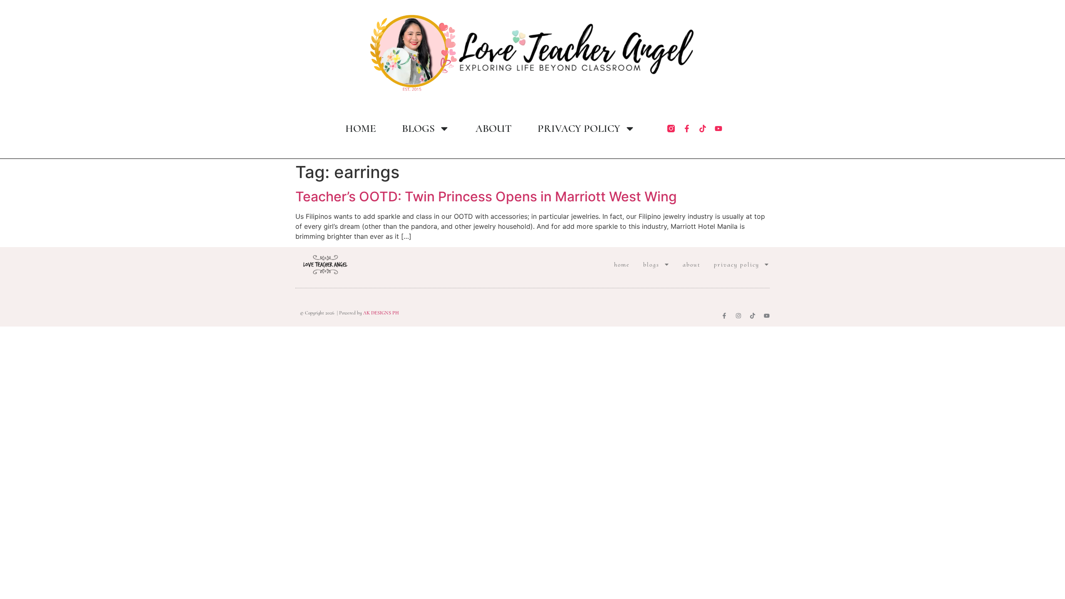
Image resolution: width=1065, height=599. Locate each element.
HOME (360, 128)
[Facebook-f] (687, 128)
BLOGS (418, 128)
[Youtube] (718, 128)
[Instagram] (738, 316)
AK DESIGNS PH (380, 313)
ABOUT (494, 128)
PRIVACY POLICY (578, 128)
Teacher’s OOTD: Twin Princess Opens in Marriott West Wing (486, 196)
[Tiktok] (702, 128)
